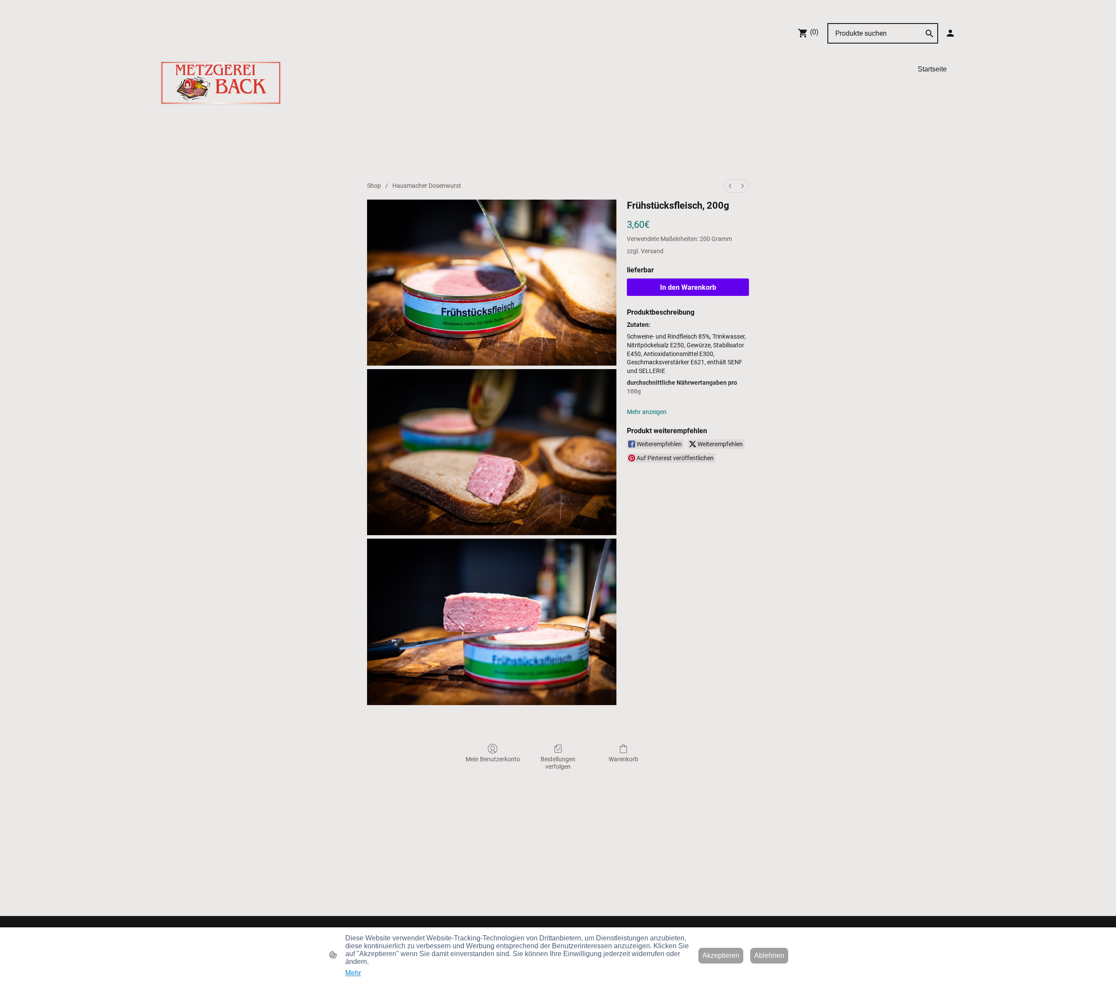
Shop (374, 185)
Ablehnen (769, 955)
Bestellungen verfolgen (558, 763)
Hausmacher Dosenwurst (426, 185)
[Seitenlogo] (220, 83)
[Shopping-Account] (950, 33)
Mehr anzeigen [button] (647, 411)
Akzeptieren (720, 955)
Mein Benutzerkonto (493, 759)
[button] (929, 33)
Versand (652, 251)
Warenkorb (623, 759)
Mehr (353, 973)
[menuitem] (730, 186)
